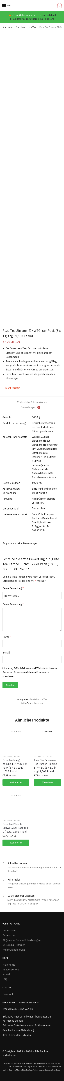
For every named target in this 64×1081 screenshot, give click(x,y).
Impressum (9, 930)
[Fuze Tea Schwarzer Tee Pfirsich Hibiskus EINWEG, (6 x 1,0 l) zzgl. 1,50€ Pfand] (47, 740)
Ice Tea (32, 27)
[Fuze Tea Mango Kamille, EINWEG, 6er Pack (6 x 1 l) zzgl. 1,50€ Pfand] (15, 740)
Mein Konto (8, 964)
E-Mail (6, 652)
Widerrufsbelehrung (13, 949)
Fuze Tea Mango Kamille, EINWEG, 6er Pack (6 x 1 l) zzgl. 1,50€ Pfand (14, 766)
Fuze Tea (38, 703)
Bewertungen (30, 407)
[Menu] (4, 5)
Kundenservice (10, 969)
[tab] (32, 402)
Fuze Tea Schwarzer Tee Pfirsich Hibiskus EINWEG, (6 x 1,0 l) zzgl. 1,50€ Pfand (45, 766)
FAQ (4, 979)
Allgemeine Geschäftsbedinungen (21, 940)
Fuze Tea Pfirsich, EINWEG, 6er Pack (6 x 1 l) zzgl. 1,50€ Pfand (15, 828)
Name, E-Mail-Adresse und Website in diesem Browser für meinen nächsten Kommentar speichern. (29, 672)
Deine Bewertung (13, 588)
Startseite (7, 27)
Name (6, 636)
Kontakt (6, 974)
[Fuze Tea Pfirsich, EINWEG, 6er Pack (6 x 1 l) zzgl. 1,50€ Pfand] (15, 804)
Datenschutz (9, 935)
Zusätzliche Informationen (32, 402)
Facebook (8, 994)
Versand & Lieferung (13, 945)
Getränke (20, 27)
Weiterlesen (16, 782)
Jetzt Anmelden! (11, 1035)
